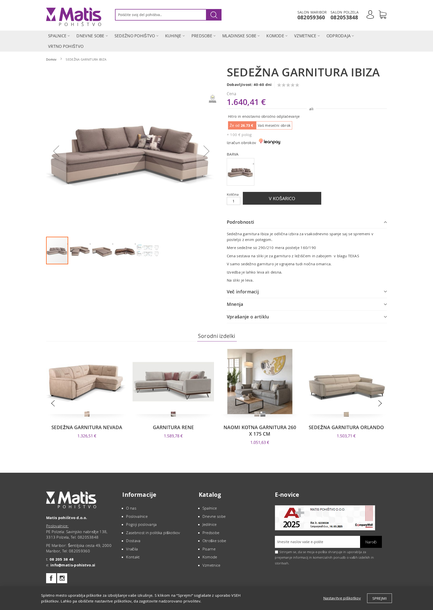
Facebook (51, 578)
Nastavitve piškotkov (342, 597)
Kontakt (133, 556)
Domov (51, 59)
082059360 (311, 17)
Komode (209, 556)
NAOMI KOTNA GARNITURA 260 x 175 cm (260, 430)
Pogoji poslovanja (141, 524)
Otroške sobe (214, 540)
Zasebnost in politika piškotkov (153, 532)
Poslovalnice (137, 516)
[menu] (216, 41)
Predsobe (210, 532)
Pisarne (208, 548)
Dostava (133, 540)
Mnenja (235, 304)
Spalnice (209, 508)
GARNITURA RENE (173, 427)
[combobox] (168, 15)
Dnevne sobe (214, 516)
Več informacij (243, 292)
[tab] (307, 222)
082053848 (344, 17)
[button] (56, 151)
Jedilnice (209, 524)
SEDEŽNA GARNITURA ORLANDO (346, 427)
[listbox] (307, 172)
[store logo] (73, 17)
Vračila (132, 548)
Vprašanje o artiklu (248, 317)
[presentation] (53, 403)
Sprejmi (379, 598)
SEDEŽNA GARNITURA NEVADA (86, 427)
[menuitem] (57, 36)
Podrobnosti (240, 222)
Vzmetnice (211, 565)
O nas (131, 508)
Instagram (62, 578)
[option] (240, 172)
